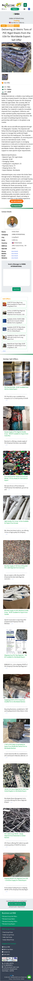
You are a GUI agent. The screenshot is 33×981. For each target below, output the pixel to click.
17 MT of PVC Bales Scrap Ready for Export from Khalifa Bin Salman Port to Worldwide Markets (15, 746)
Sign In (5, 9)
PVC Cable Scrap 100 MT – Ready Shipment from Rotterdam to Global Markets (14, 835)
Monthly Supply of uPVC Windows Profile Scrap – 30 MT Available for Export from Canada (16, 612)
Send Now (16, 289)
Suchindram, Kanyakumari (9, 969)
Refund (22, 979)
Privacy (10, 979)
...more (4, 351)
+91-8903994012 (8, 965)
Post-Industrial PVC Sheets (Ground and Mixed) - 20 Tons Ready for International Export (16, 478)
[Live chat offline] (29, 977)
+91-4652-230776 (8, 963)
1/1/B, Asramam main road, (11, 967)
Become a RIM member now (17, 904)
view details (14, 251)
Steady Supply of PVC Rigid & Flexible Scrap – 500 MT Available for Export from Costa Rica (16, 434)
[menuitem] (16, 4)
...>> (6, 400)
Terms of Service (16, 979)
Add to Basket (17, 201)
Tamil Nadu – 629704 (8, 971)
